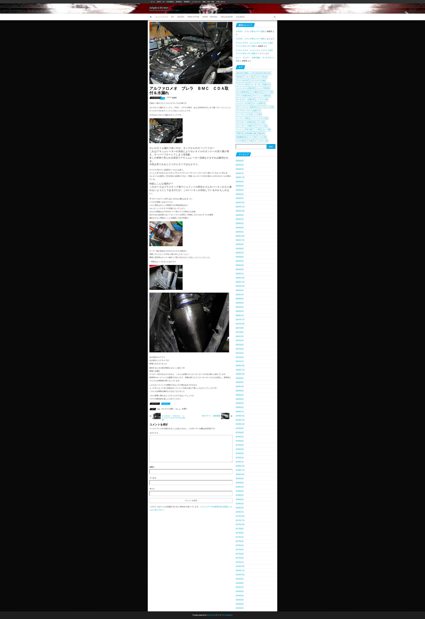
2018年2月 (240, 508)
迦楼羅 (174, 98)
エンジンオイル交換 (245, 88)
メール (152, 478)
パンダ (257, 115)
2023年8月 (240, 248)
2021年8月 (240, 332)
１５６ (262, 137)
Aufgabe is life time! (158, 7)
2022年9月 (240, 290)
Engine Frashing (209, 17)
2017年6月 (240, 541)
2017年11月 (240, 520)
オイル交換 (242, 92)
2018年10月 (240, 474)
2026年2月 (240, 169)
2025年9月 (240, 182)
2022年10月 (240, 286)
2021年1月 (240, 361)
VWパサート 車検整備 (211, 416)
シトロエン (262, 99)
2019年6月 (240, 441)
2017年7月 (240, 537)
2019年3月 (240, 453)
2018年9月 (240, 478)
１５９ (240, 141)
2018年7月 (240, 487)
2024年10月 (240, 211)
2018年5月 (240, 495)
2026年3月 (240, 165)
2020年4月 (240, 399)
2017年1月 (240, 562)
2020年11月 (240, 370)
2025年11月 (240, 177)
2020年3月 (240, 403)
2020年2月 (240, 407)
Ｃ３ (249, 141)
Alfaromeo (166, 403)
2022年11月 (240, 282)
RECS (267, 73)
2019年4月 (240, 449)
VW (239, 77)
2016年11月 (240, 570)
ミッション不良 (244, 130)
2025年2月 (240, 198)
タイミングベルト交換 (247, 107)
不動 (240, 133)
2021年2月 (240, 357)
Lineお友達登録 (226, 17)
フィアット (243, 118)
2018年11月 (240, 470)
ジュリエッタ (243, 103)
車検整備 (241, 137)
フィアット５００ (259, 118)
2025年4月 (240, 190)
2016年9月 (240, 579)
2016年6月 (240, 591)
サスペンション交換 (261, 96)
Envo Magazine (227, 615)
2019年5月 (240, 445)
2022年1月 (240, 315)
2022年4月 (240, 307)
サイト (152, 489)
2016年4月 (240, 600)
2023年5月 (240, 261)
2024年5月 (240, 223)
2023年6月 (240, 257)
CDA (158, 409)
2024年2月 (240, 232)
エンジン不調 (262, 88)
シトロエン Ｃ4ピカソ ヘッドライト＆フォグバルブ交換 (173, 418)
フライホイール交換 (245, 122)
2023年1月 (240, 274)
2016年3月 (240, 604)
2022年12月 (240, 278)
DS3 (259, 73)
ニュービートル (244, 115)
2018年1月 (240, 512)
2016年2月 (240, 608)
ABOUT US (160, 2)
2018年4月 (240, 499)
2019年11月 (240, 420)
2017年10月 (240, 524)
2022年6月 (240, 299)
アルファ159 (261, 77)
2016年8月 (240, 583)
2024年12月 (240, 202)
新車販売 (179, 2)
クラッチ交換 (243, 96)
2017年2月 (240, 558)
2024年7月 (240, 219)
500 (240, 73)
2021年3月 (240, 353)
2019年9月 (240, 428)
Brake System (193, 17)
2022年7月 (240, 295)
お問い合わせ (220, 2)
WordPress (211, 615)
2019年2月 (240, 458)
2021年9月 (240, 328)
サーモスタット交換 (245, 99)
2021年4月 (240, 349)
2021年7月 (240, 336)
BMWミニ (249, 73)
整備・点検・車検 (208, 2)
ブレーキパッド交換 (246, 126)
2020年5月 (240, 395)
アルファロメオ (257, 81)
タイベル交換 (258, 103)
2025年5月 (240, 186)
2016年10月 (240, 575)
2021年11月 (240, 320)
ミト (257, 130)
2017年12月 (240, 516)
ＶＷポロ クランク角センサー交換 (250, 31)
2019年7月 (240, 437)
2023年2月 (240, 269)
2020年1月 (240, 412)
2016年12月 (240, 566)
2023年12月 (240, 236)
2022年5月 (240, 303)
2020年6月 (240, 391)
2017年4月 (240, 550)
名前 (151, 467)
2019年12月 (240, 416)
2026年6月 (240, 161)
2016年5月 (240, 596)
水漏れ (184, 409)
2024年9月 (240, 215)
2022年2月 (240, 311)
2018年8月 (240, 483)
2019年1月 (240, 462)
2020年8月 (240, 382)
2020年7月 (240, 386)
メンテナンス (196, 2)
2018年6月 (240, 491)
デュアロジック (266, 107)
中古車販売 (170, 2)
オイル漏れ (255, 92)
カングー (268, 92)
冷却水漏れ (250, 133)
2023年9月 (240, 244)
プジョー (262, 126)
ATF (172, 17)
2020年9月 (240, 378)
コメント (153, 433)
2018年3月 (240, 504)
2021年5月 (240, 345)
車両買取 (187, 2)
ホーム (153, 2)
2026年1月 (240, 173)
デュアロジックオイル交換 (248, 111)
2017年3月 (240, 554)
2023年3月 (240, 265)
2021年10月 (240, 324)
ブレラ (177, 409)
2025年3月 (240, 194)
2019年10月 (240, 424)
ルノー (266, 130)
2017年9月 (240, 529)
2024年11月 (240, 207)
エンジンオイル (162, 17)
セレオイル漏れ (167, 409)
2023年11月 (240, 240)
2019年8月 (240, 432)
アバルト (248, 77)
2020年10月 (240, 374)
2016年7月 (240, 587)
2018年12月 (240, 466)
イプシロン (242, 84)
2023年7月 (240, 253)
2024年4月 (240, 228)
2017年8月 (240, 533)
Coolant (180, 17)
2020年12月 (240, 366)
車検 (261, 133)
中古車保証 (240, 17)
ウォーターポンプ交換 (260, 84)
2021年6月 (240, 340)
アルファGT (242, 81)
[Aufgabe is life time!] (151, 17)
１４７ (252, 137)
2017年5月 (240, 545)
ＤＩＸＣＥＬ (261, 141)
